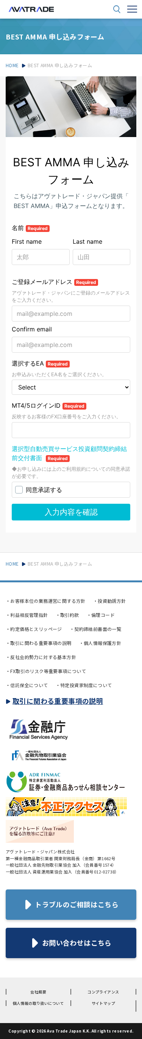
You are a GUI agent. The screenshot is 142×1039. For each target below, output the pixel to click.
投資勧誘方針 (109, 601)
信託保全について (27, 685)
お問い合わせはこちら (77, 943)
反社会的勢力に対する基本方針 (41, 657)
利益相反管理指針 (27, 615)
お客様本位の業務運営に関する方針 (46, 601)
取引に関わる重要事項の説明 (39, 643)
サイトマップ (103, 1003)
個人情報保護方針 (100, 643)
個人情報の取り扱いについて (38, 1003)
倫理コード (101, 615)
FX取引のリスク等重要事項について (46, 671)
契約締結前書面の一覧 (95, 629)
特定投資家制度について (84, 685)
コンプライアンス (103, 992)
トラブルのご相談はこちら (77, 904)
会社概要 (38, 992)
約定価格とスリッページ (34, 629)
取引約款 (67, 615)
